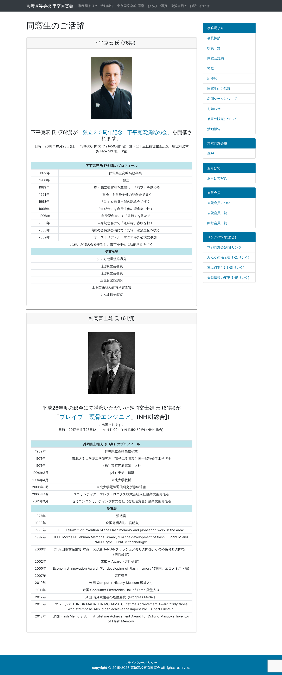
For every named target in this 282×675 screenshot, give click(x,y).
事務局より (86, 6)
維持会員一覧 (217, 223)
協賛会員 (177, 6)
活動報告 (107, 6)
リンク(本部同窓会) (221, 237)
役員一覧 (213, 48)
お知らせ (213, 109)
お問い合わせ (200, 6)
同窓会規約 (215, 58)
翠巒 (210, 153)
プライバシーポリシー (141, 663)
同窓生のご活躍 (218, 88)
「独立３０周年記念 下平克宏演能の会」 (125, 132)
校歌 (210, 68)
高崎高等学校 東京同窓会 (49, 5)
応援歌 (212, 78)
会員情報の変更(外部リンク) (228, 278)
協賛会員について (220, 203)
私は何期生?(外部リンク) (225, 267)
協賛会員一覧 (217, 213)
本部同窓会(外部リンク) (225, 247)
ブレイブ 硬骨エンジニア (95, 416)
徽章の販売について (222, 119)
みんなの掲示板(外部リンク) (228, 257)
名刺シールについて (222, 99)
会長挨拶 (213, 38)
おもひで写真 (157, 6)
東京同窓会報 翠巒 (130, 6)
